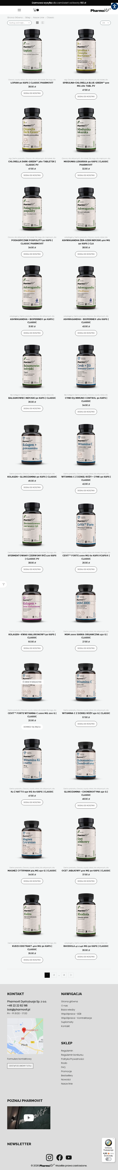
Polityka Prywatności (72, 1059)
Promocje (66, 1071)
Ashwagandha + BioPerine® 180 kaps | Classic (86, 321)
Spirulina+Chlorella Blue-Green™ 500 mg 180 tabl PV (86, 84)
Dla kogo (49, 79)
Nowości (66, 1079)
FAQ (63, 1067)
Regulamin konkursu (72, 1055)
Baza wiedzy (68, 1009)
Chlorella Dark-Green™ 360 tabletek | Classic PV (32, 163)
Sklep (28, 17)
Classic (11, 79)
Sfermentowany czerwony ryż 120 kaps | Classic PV (32, 557)
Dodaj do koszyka (32, 93)
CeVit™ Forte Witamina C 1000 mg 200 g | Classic (32, 715)
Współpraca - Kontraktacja (76, 1018)
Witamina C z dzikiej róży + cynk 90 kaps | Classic (86, 478)
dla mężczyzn (101, 158)
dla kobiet (41, 79)
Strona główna (15, 17)
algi (65, 79)
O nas (64, 1005)
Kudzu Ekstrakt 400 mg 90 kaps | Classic (32, 948)
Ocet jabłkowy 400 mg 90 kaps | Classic (86, 870)
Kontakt (65, 1026)
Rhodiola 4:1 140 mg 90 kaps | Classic (86, 946)
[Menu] (113, 1139)
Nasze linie (38, 17)
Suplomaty (67, 1022)
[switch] (108, 1159)
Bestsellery (67, 1075)
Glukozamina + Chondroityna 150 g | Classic (86, 793)
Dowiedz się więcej (32, 727)
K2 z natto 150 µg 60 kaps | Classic (32, 791)
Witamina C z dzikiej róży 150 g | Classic (86, 713)
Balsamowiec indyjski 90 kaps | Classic (32, 398)
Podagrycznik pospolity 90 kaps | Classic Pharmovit (32, 242)
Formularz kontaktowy (19, 1059)
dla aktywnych (31, 79)
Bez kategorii (15, 395)
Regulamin (67, 1050)
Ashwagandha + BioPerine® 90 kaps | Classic (32, 321)
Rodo (64, 1063)
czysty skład (20, 79)
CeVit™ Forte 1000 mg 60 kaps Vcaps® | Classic (86, 557)
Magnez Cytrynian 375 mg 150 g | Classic (32, 870)
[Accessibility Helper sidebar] (114, 6)
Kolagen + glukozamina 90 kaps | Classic (32, 477)
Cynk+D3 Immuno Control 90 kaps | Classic (86, 400)
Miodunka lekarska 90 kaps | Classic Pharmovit (86, 163)
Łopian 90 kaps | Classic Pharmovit (32, 83)
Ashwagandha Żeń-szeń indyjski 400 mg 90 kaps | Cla (86, 242)
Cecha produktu (18, 158)
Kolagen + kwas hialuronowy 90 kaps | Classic (32, 636)
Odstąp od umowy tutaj (20, 1066)
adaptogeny (69, 237)
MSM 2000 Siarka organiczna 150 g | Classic (86, 636)
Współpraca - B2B (71, 1013)
